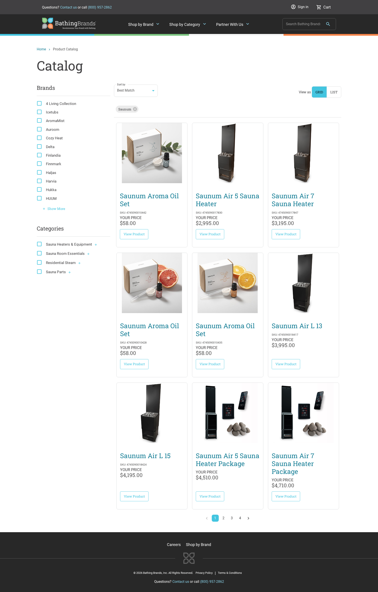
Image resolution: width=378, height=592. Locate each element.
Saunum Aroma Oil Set (149, 200)
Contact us (68, 7)
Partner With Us (233, 24)
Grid (319, 92)
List (334, 92)
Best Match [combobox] (126, 90)
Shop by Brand (144, 24)
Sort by (121, 84)
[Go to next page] (248, 518)
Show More (53, 208)
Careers (174, 544)
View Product (134, 234)
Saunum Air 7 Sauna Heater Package (293, 463)
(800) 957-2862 (100, 7)
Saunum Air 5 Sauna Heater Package (227, 460)
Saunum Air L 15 (145, 456)
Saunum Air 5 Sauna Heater (227, 200)
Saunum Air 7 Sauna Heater (293, 200)
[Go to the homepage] (69, 27)
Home (41, 49)
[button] (127, 109)
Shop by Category (188, 24)
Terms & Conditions (230, 572)
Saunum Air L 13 (297, 326)
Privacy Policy (204, 572)
